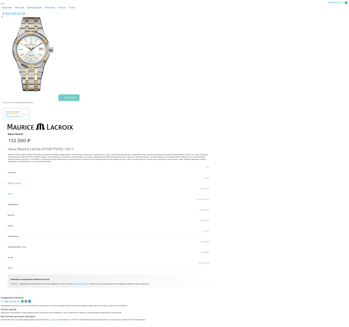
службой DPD (53, 320)
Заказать (71, 97)
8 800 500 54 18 (13, 13)
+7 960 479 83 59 (10, 301)
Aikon (10, 194)
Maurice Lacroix (14, 183)
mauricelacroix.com (80, 284)
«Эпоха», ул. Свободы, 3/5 (16, 115)
